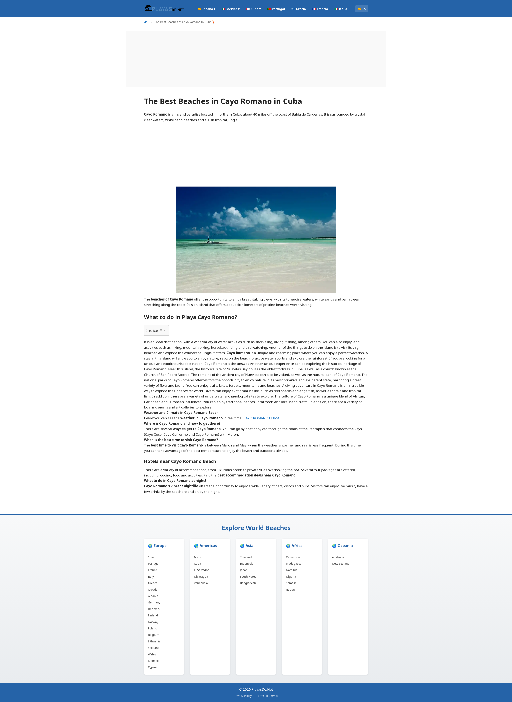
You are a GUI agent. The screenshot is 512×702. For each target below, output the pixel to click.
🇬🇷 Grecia (298, 9)
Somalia (291, 583)
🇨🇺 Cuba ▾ (253, 9)
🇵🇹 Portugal (276, 9)
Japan (244, 570)
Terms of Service (267, 696)
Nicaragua (201, 576)
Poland (152, 628)
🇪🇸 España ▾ (206, 9)
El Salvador (201, 570)
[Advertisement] (246, 59)
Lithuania (154, 641)
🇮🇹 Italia (340, 9)
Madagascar (294, 563)
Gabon (290, 589)
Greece (152, 583)
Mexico (198, 557)
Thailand (246, 557)
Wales (152, 654)
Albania (153, 596)
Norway (153, 622)
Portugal (153, 563)
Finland (153, 615)
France (152, 570)
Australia (338, 557)
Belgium (153, 635)
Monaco (153, 661)
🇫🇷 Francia (320, 9)
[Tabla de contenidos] (162, 330)
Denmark (154, 609)
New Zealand (341, 563)
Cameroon (293, 557)
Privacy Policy (243, 696)
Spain (152, 557)
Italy (151, 576)
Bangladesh (248, 583)
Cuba (197, 563)
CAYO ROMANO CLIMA (261, 418)
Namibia (291, 570)
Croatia (153, 589)
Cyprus (152, 667)
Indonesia (246, 563)
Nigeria (291, 576)
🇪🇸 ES (362, 9)
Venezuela (201, 583)
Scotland (154, 648)
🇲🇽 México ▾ (231, 9)
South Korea (248, 576)
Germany (154, 602)
